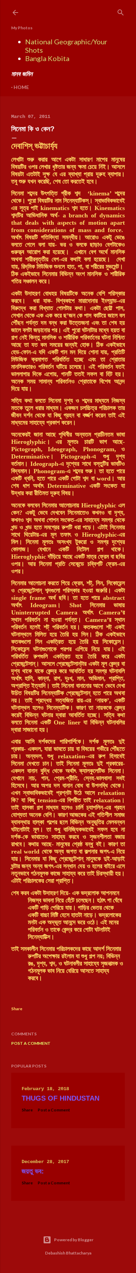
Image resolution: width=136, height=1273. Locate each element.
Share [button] (16, 1008)
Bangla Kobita (47, 58)
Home (21, 87)
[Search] (120, 11)
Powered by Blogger (73, 1239)
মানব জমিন (21, 73)
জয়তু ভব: (33, 1171)
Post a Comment (31, 1043)
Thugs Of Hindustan (60, 1098)
